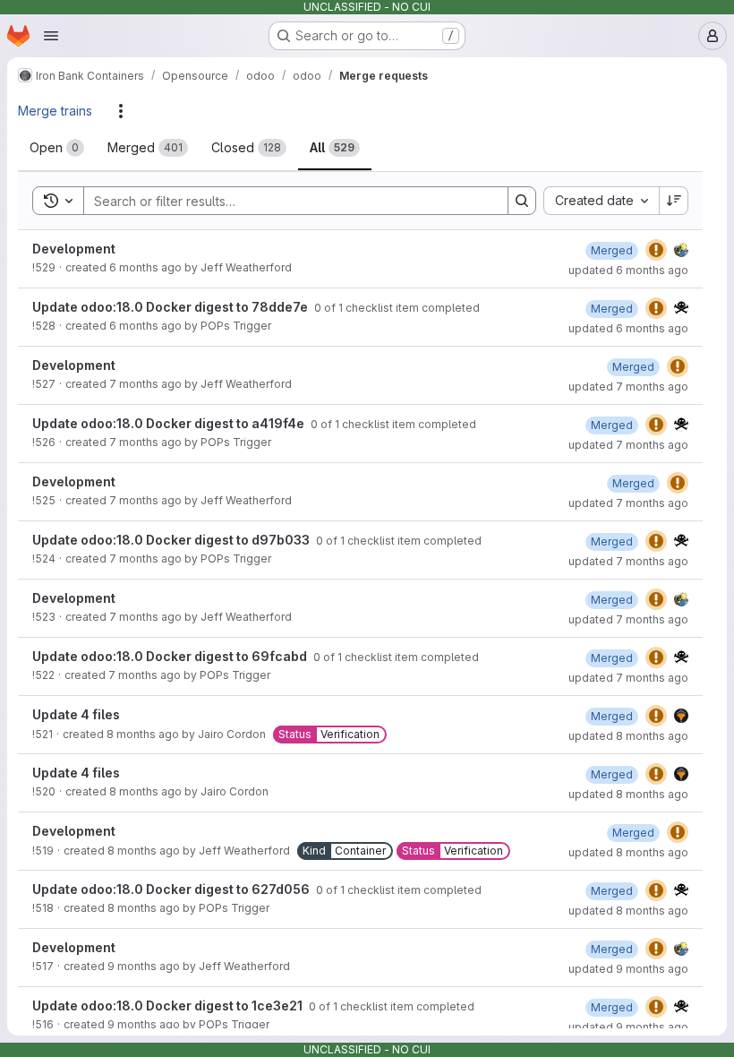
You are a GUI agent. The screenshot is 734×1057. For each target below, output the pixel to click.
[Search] (522, 200)
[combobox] (601, 200)
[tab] (57, 147)
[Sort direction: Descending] (674, 200)
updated (628, 270)
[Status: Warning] (656, 250)
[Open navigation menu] (51, 35)
